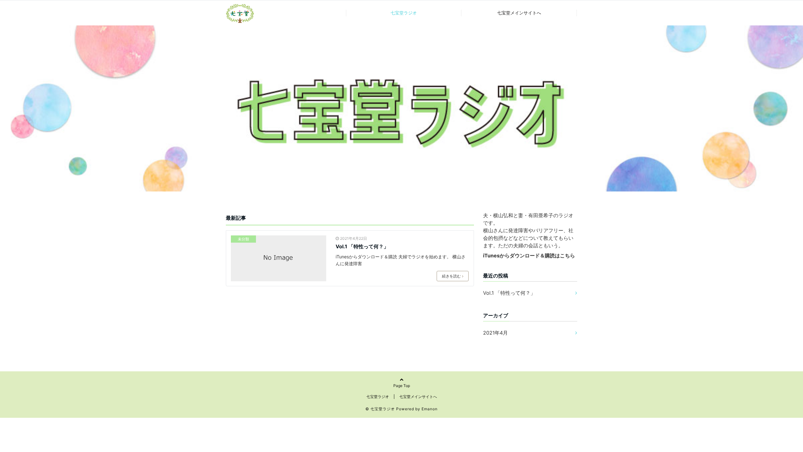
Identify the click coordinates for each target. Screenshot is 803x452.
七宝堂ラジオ (404, 12)
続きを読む (451, 276)
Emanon (430, 408)
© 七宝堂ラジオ (380, 408)
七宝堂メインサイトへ (519, 12)
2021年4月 (495, 333)
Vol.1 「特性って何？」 (362, 246)
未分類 (243, 239)
